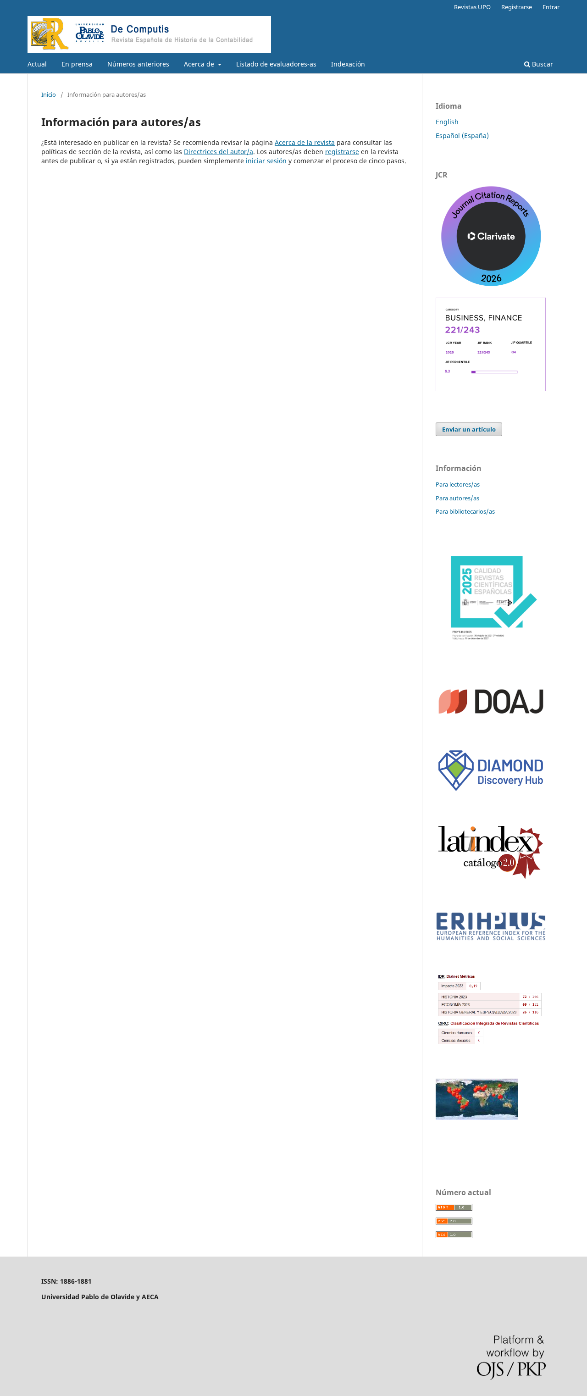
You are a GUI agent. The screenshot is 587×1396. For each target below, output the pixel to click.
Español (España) (462, 135)
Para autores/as (457, 498)
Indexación (348, 64)
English (447, 121)
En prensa (77, 64)
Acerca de (200, 64)
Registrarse (516, 7)
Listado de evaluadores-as (276, 64)
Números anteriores (138, 64)
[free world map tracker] (477, 1117)
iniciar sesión (266, 160)
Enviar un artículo (469, 429)
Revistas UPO (472, 7)
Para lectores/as (458, 484)
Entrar (551, 7)
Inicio (48, 94)
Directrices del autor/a (218, 151)
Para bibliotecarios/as (465, 511)
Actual (37, 64)
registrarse (342, 151)
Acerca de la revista (305, 142)
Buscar (541, 64)
